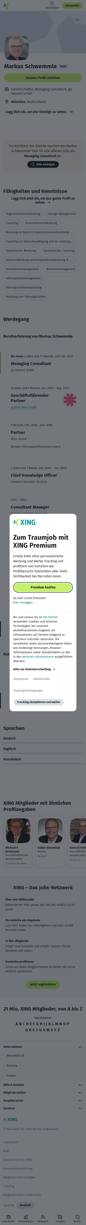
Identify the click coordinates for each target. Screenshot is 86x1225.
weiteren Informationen (38, 657)
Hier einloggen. (23, 602)
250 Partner (50, 617)
